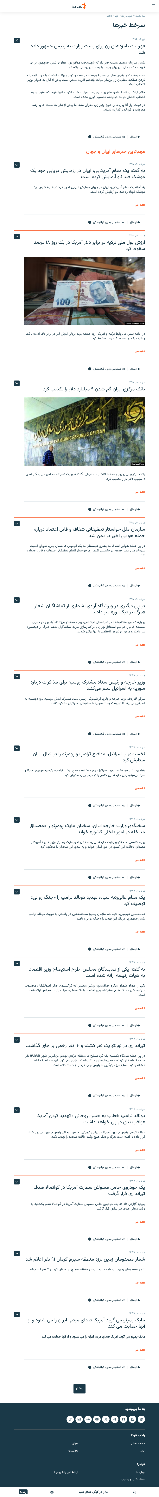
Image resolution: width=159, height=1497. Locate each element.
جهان (75, 1444)
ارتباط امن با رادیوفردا (66, 1473)
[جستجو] (134, 1492)
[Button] (135, 137)
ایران (142, 1451)
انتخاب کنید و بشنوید (133, 1480)
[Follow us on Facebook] (123, 1419)
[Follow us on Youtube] (96, 1419)
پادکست (73, 1451)
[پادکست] (52, 1492)
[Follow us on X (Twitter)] (105, 1419)
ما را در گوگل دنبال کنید (93, 1492)
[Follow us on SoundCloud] (88, 1419)
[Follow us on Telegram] (114, 1419)
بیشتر (79, 1388)
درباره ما (140, 1473)
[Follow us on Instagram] (79, 1419)
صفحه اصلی (138, 1444)
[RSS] (132, 1419)
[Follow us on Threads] (70, 1419)
